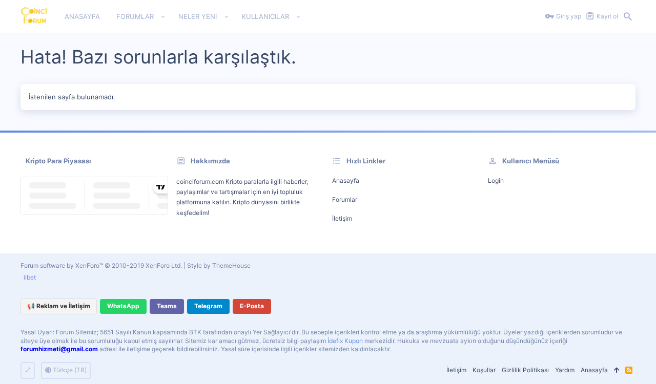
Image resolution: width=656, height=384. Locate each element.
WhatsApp (123, 306)
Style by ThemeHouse (219, 265)
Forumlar (344, 199)
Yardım (565, 370)
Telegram (208, 306)
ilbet (30, 277)
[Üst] (616, 370)
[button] (163, 17)
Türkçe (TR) (69, 370)
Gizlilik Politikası (525, 370)
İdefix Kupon (345, 341)
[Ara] (628, 17)
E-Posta (252, 306)
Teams (167, 306)
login (496, 180)
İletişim (342, 218)
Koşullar (484, 370)
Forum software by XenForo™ (101, 265)
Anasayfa (345, 180)
